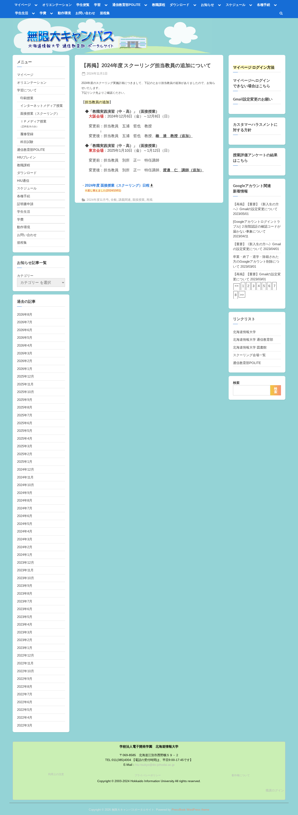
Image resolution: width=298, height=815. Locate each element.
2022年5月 (24, 709)
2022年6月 (24, 702)
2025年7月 (24, 415)
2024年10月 (25, 485)
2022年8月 (24, 686)
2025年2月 (24, 454)
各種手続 (263, 5)
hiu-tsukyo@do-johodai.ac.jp (155, 764)
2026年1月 (24, 369)
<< (237, 286)
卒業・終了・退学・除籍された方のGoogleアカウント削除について (256, 261)
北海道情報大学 (244, 332)
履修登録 (26, 134)
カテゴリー (25, 275)
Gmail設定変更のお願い (252, 99)
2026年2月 (24, 361)
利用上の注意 (56, 774)
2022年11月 (25, 663)
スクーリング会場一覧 (249, 355)
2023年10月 (25, 578)
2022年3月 (24, 725)
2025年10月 (25, 392)
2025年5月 (24, 430)
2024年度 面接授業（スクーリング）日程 (117, 185)
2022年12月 (25, 655)
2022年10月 (25, 671)
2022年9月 (24, 679)
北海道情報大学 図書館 (250, 347)
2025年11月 (25, 384)
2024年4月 (24, 531)
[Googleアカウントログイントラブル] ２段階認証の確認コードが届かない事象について (257, 226)
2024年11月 (25, 477)
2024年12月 (25, 469)
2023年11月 (25, 570)
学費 (43, 13)
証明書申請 (25, 204)
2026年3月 (24, 353)
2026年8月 (24, 314)
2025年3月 (24, 446)
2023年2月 (24, 640)
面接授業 (138, 199)
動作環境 (64, 13)
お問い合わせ (85, 13)
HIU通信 (23, 180)
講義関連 (124, 199)
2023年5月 (24, 617)
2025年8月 (24, 407)
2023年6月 (24, 609)
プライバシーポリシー (148, 775)
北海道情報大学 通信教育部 (253, 339)
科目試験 (26, 142)
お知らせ (207, 5)
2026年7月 (24, 322)
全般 (114, 199)
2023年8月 (24, 593)
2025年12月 (25, 376)
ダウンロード (179, 5)
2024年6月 (24, 516)
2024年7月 (24, 508)
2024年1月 (24, 554)
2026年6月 (24, 330)
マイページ (22, 5)
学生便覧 (82, 5)
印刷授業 (26, 98)
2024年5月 (24, 524)
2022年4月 (24, 717)
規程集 (105, 13)
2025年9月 (24, 400)
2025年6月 (24, 423)
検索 (236, 383)
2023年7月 (24, 601)
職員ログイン (275, 790)
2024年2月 (24, 547)
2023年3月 (24, 632)
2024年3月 (24, 539)
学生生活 (21, 13)
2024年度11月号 (98, 199)
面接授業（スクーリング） (40, 113)
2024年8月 (24, 500)
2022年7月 (24, 694)
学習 (97, 5)
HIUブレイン (26, 157)
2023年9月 (24, 585)
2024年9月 (24, 493)
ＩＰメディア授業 (33, 121)
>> (242, 295)
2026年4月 (24, 345)
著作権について (240, 775)
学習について (27, 90)
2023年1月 (24, 648)
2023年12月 (25, 562)
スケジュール (235, 5)
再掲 (149, 199)
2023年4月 (24, 624)
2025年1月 (24, 461)
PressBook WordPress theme (190, 809)
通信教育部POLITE (126, 5)
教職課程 (158, 5)
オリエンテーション (57, 5)
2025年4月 (24, 438)
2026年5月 (24, 337)
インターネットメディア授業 (41, 105)
